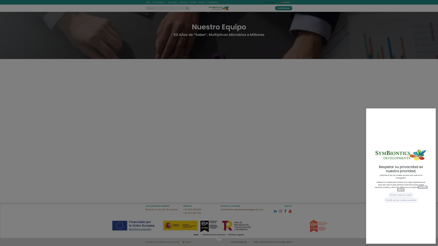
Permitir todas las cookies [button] (401, 195)
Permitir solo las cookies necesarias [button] (401, 200)
